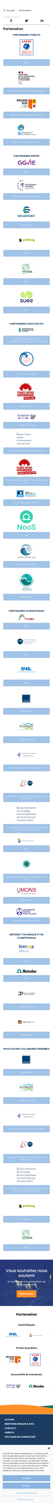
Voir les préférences (26, 1493)
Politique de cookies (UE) (20, 1436)
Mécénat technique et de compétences (26, 936)
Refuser (26, 1485)
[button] (49, 1448)
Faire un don (26, 1293)
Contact (10, 1428)
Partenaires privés (26, 156)
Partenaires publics (26, 34)
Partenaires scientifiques (26, 611)
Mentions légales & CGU (19, 1423)
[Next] (48, 1335)
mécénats (35, 1374)
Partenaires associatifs (26, 323)
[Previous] (4, 1335)
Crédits (9, 1432)
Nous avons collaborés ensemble (26, 1048)
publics (32, 1348)
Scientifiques (26, 1325)
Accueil (11, 10)
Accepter (26, 1478)
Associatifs (18, 1374)
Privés (20, 1348)
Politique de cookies (25, 1499)
